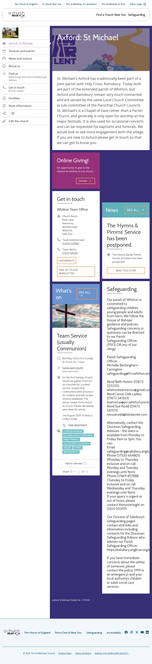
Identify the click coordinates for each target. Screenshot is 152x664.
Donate (83, 180)
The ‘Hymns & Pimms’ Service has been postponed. (124, 235)
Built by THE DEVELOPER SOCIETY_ (112, 653)
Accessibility (114, 632)
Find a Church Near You (111, 14)
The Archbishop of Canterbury (81, 4)
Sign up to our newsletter (68, 271)
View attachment (77, 425)
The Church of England (26, 4)
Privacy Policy (64, 653)
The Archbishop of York (113, 4)
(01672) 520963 (70, 243)
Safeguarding (136, 14)
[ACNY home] (16, 14)
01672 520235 (70, 253)
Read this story (126, 270)
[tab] (76, 463)
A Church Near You (51, 4)
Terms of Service (83, 653)
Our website (67, 260)
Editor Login (136, 4)
